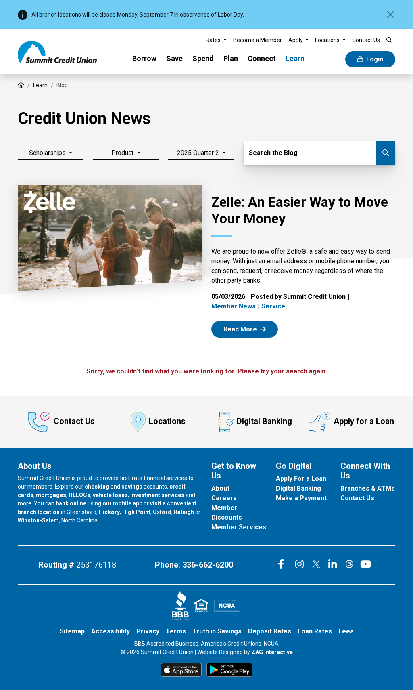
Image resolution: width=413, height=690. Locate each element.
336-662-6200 (207, 565)
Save (174, 58)
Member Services (238, 527)
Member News (233, 306)
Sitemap (72, 631)
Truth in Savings (217, 631)
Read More (249, 329)
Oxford (162, 512)
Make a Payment (301, 498)
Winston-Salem (38, 520)
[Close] (390, 14)
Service (273, 306)
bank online (71, 503)
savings (131, 486)
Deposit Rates (269, 631)
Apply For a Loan (301, 478)
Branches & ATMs (367, 488)
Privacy (147, 631)
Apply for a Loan (364, 421)
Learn (295, 58)
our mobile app (122, 503)
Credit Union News (84, 118)
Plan (230, 58)
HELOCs (79, 495)
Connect (262, 58)
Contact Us (74, 421)
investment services (157, 495)
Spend (203, 58)
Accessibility (110, 631)
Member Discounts (226, 512)
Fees (346, 631)
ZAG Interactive (272, 652)
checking (97, 486)
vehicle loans (110, 495)
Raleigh (184, 512)
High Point (136, 512)
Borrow (144, 58)
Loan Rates (315, 631)
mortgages (51, 495)
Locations (167, 421)
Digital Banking (264, 421)
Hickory (109, 512)
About (220, 488)
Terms (176, 631)
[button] (216, 40)
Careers (224, 498)
